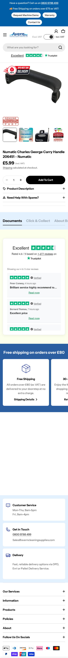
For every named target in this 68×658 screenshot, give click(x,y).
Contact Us (34, 22)
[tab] (12, 221)
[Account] (56, 31)
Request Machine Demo (26, 15)
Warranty (50, 15)
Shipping (7, 167)
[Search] (60, 47)
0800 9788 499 (49, 3)
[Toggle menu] (5, 35)
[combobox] (34, 47)
